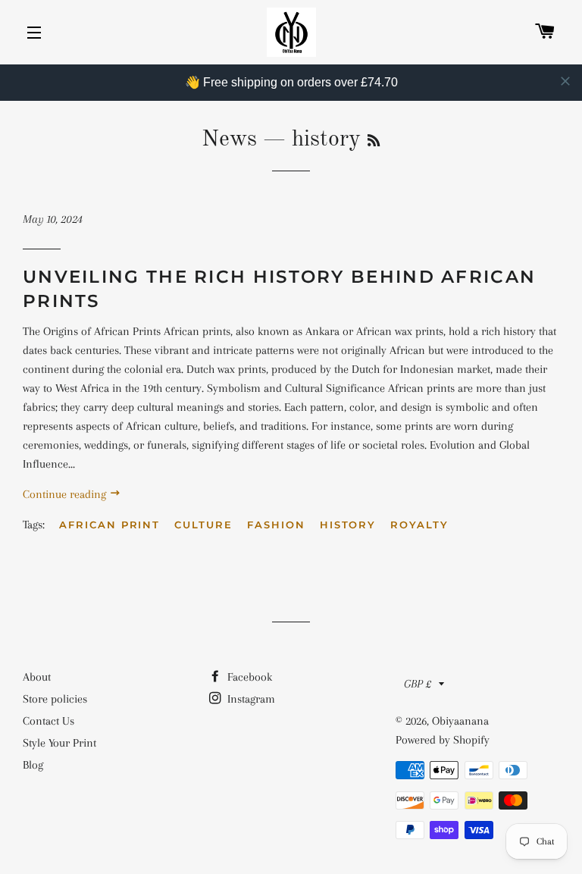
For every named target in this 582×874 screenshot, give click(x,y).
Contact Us (48, 721)
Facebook (248, 677)
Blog (33, 765)
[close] (565, 81)
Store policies (55, 699)
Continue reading (66, 494)
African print (109, 524)
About (37, 677)
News (229, 139)
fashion (276, 524)
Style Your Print (59, 743)
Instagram (249, 699)
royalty (419, 524)
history (348, 524)
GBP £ (417, 684)
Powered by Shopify (443, 740)
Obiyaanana (460, 721)
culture (203, 524)
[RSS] (373, 142)
